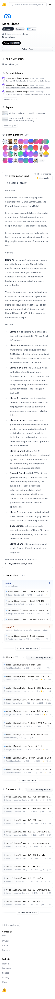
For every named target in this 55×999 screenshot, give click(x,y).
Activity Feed (27, 49)
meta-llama (10, 37)
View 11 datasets (29, 912)
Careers (6, 949)
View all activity (10, 99)
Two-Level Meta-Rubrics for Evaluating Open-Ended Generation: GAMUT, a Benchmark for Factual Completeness (28, 81)
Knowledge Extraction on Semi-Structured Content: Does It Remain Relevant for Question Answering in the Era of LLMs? (28, 87)
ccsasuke (10, 78)
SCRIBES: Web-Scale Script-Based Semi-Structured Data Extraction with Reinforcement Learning (28, 94)
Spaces (5, 972)
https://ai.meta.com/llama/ (16, 34)
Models (5, 963)
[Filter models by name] (22, 657)
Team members (17, 134)
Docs (4, 981)
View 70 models (29, 780)
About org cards (44, 174)
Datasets (6, 968)
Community (44, 178)
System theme (12, 925)
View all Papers (10, 125)
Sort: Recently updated (41, 657)
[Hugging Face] (4, 990)
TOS (4, 936)
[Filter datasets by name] (24, 789)
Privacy (5, 940)
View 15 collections (29, 648)
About (5, 945)
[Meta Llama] (6, 16)
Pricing (5, 977)
